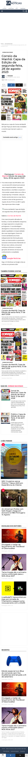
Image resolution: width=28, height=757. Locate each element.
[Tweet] (20, 755)
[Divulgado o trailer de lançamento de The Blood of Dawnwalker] (14, 536)
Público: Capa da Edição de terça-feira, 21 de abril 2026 (18, 417)
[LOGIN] (26, 11)
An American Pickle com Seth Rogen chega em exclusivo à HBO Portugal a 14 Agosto (13, 512)
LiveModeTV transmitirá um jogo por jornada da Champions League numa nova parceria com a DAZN (14, 600)
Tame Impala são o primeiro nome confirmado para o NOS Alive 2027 (14, 574)
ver (20, 137)
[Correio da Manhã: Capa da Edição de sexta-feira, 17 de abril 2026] (14, 290)
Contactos (22, 751)
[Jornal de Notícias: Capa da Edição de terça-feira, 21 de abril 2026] (5, 394)
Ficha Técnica (6, 751)
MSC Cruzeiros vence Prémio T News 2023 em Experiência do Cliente (12, 483)
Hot (17, 8)
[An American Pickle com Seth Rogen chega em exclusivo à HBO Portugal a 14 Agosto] (14, 498)
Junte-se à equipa (15, 751)
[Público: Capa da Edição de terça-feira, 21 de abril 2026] (5, 418)
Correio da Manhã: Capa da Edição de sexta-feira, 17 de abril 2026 (13, 312)
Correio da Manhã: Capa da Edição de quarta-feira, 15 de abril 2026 (14, 366)
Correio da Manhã (14, 216)
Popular (11, 8)
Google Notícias (14, 258)
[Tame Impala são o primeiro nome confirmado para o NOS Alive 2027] (14, 562)
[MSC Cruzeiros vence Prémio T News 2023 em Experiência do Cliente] (14, 461)
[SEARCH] (24, 11)
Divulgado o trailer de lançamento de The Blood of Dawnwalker (13, 547)
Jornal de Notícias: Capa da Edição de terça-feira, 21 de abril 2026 (18, 394)
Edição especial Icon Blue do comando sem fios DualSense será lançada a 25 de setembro (14, 674)
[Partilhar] (10, 755)
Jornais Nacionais (7, 308)
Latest (4, 8)
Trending (22, 8)
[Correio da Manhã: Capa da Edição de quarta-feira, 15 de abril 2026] (14, 344)
